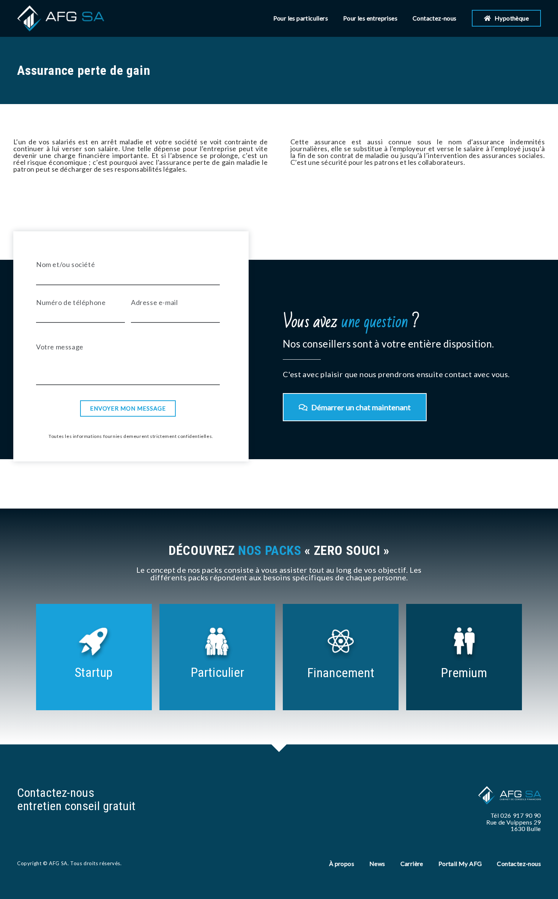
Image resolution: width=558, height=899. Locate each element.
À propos (341, 863)
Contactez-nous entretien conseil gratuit (76, 799)
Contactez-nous (435, 18)
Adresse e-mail (154, 302)
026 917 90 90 (520, 815)
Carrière (411, 863)
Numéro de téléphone (71, 302)
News (377, 863)
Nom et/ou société (65, 264)
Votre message (60, 347)
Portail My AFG (460, 863)
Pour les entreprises (370, 18)
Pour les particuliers (300, 18)
